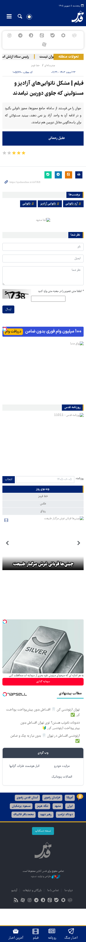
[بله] (53, 35)
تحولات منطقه (68, 56)
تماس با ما (53, 890)
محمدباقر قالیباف (23, 815)
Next (7, 543)
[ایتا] (42, 35)
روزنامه (52, 938)
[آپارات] (44, 44)
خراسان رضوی (52, 798)
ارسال (8, 309)
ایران (70, 806)
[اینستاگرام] (9, 35)
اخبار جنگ (71, 938)
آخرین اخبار (15, 938)
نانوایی (26, 204)
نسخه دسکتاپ (43, 831)
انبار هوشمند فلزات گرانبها (24, 766)
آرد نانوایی (71, 204)
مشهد (57, 806)
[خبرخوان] (16, 901)
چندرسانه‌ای (49, 65)
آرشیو (14, 890)
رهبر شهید (46, 815)
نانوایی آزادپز (48, 204)
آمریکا (70, 798)
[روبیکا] (74, 35)
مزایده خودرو (62, 766)
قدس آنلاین (75, 17)
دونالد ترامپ (65, 815)
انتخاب (8, 480)
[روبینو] (63, 35)
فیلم (35, 938)
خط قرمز (35, 65)
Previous (79, 543)
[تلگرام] (20, 35)
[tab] (43, 489)
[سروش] (31, 35)
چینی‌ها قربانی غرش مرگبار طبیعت (43, 564)
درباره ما (68, 890)
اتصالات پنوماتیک (62, 777)
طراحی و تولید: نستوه (41, 876)
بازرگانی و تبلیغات (32, 890)
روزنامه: (79, 479)
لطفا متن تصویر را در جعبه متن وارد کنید (61, 291)
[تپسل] (4, 329)
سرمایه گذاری (43, 682)
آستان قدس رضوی (27, 798)
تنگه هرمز (42, 806)
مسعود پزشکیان (21, 806)
